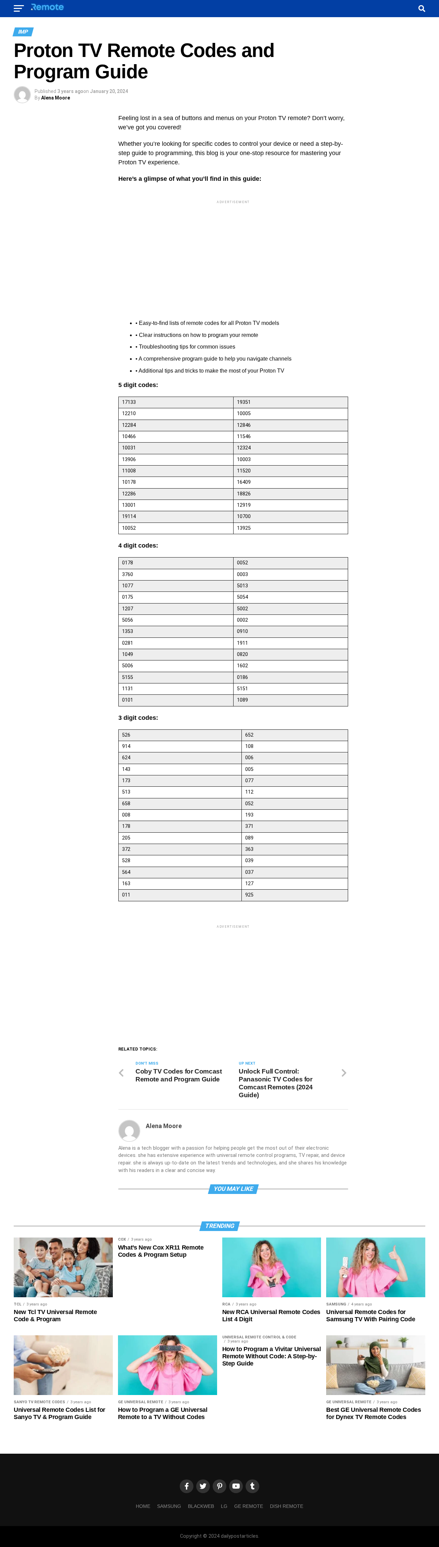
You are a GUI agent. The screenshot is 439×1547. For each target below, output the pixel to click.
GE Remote (248, 1506)
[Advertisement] (233, 253)
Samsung (169, 1506)
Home (143, 1506)
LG (224, 1506)
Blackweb (201, 1506)
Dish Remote (286, 1506)
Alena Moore (55, 98)
